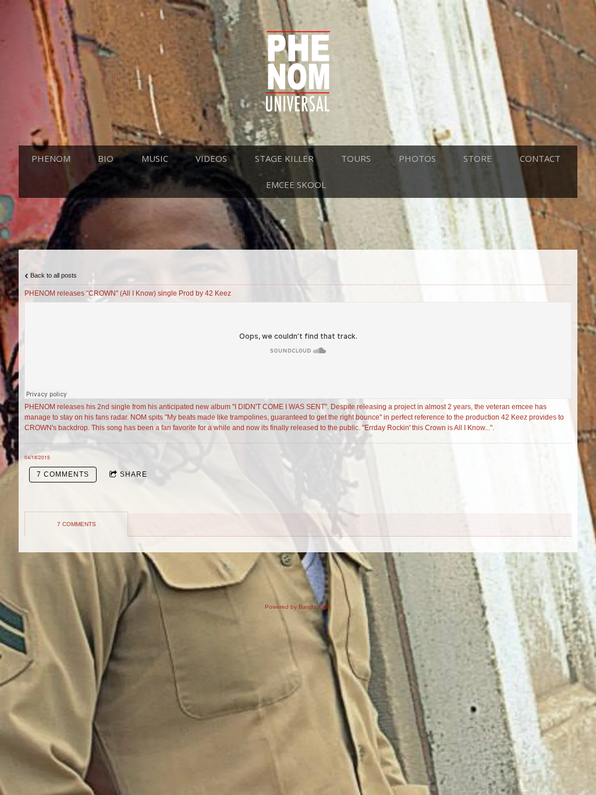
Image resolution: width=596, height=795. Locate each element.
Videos (211, 158)
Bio (105, 158)
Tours (356, 158)
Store (477, 158)
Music (154, 158)
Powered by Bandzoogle (298, 607)
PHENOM (50, 158)
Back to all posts (53, 275)
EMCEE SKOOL (296, 184)
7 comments (63, 474)
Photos (417, 158)
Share (133, 474)
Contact (540, 158)
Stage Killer (284, 158)
